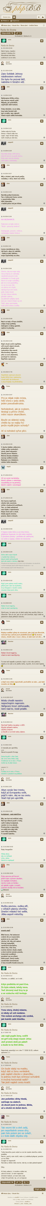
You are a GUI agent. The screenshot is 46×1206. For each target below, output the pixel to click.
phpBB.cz (27, 1201)
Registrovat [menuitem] (43, 17)
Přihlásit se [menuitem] (39, 17)
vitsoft (8, 62)
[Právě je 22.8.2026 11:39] (44, 25)
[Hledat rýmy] (23, 7)
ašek (8, 86)
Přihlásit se (6, 20)
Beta (7, 1116)
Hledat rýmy (6, 17)
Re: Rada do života (9, 973)
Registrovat (15, 20)
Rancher (10, 641)
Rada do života (8, 29)
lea (7, 363)
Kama (8, 386)
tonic (9, 39)
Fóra (14, 17)
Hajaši (8, 466)
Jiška (8, 864)
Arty (19, 1199)
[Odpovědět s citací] (41, 40)
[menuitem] (18, 1204)
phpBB (17, 1197)
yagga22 (10, 142)
